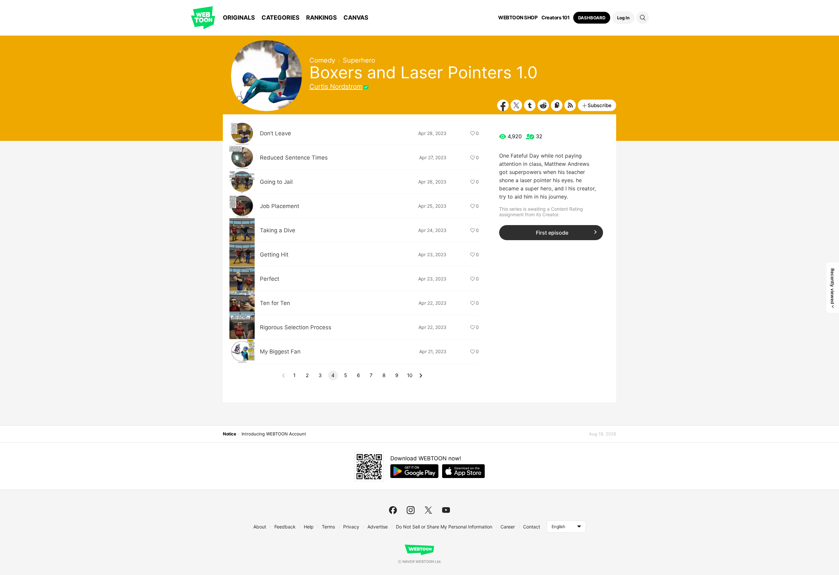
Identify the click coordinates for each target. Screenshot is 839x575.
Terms (328, 526)
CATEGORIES (281, 17)
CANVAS (355, 17)
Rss (570, 105)
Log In (623, 17)
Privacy (351, 526)
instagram (411, 510)
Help (309, 526)
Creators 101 (555, 18)
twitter (428, 510)
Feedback (285, 526)
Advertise (377, 526)
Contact (531, 526)
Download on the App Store (463, 471)
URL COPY (556, 105)
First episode (552, 232)
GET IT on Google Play (414, 471)
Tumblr (530, 105)
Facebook (503, 105)
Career (507, 526)
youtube (446, 510)
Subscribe (600, 105)
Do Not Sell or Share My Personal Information (444, 526)
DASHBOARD (591, 17)
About (259, 526)
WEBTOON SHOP (517, 18)
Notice (229, 433)
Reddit (543, 105)
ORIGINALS (239, 17)
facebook (393, 510)
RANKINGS (321, 17)
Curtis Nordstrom (335, 86)
